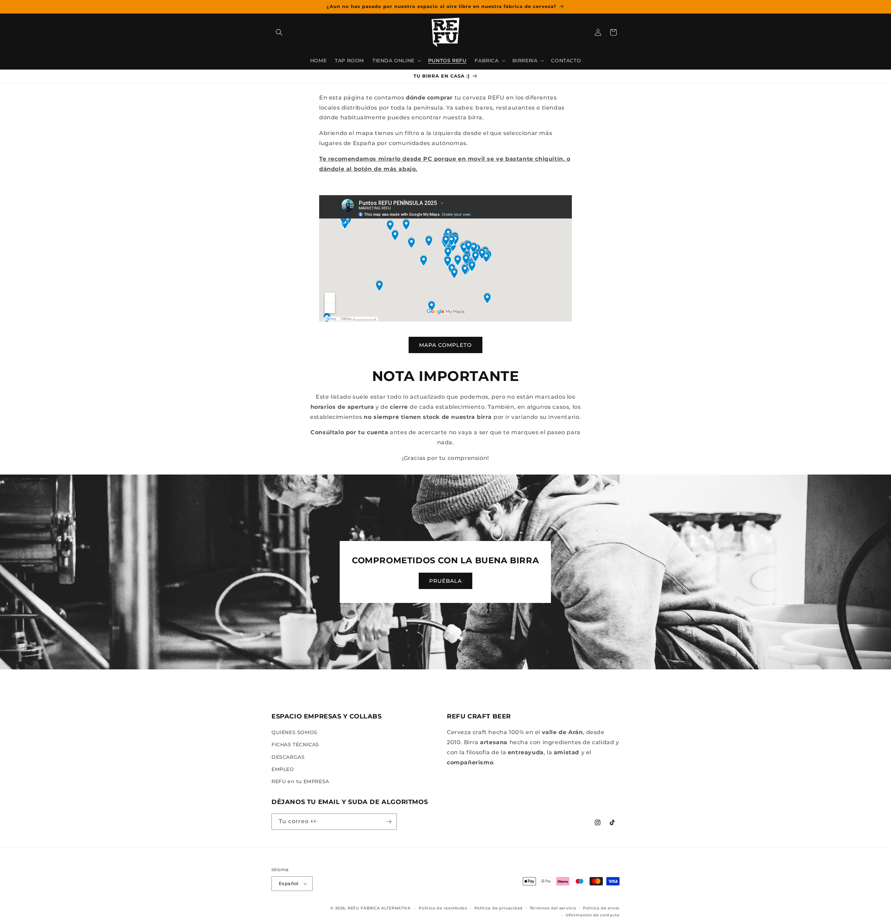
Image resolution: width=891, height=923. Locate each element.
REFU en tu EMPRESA (300, 781)
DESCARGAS (288, 757)
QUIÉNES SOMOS (294, 732)
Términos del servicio (553, 908)
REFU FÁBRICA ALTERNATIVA (379, 908)
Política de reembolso (443, 908)
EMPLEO (282, 769)
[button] (279, 32)
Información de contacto (593, 915)
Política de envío (601, 908)
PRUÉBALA (445, 581)
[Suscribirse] (388, 821)
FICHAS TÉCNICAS (295, 745)
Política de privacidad (498, 908)
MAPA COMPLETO (445, 345)
